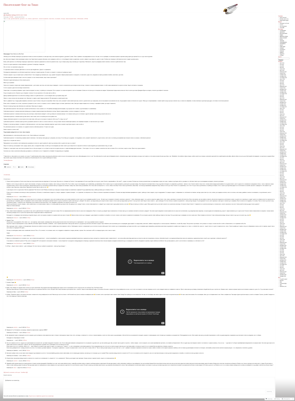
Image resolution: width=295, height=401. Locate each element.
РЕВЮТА (282, 52)
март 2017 (282, 115)
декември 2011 (283, 198)
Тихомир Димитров (8, 160)
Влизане (282, 280)
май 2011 (282, 207)
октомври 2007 (283, 263)
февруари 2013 (283, 179)
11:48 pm (29, 355)
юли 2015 (282, 143)
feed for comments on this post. (12, 372)
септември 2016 (283, 124)
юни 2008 (282, 251)
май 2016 (282, 130)
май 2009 (282, 238)
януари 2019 (282, 87)
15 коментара (7, 174)
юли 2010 (282, 219)
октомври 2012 (283, 185)
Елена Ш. (16, 196)
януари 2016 (282, 134)
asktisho (15, 208)
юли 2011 (282, 204)
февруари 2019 (283, 86)
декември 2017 (283, 102)
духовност (22, 18)
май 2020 (282, 67)
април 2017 (282, 114)
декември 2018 (283, 89)
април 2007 (282, 268)
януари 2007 (282, 273)
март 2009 (282, 241)
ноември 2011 (283, 200)
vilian (15, 367)
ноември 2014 (283, 153)
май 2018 (282, 96)
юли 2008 (282, 249)
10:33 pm (29, 367)
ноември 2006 (283, 276)
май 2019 (282, 83)
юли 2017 (282, 109)
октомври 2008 (283, 248)
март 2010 (282, 225)
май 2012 (282, 191)
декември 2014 (283, 152)
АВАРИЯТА (282, 32)
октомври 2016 (283, 122)
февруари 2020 (283, 71)
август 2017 (282, 108)
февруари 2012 (283, 195)
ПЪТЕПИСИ (282, 49)
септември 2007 (283, 264)
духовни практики (15, 18)
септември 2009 (283, 233)
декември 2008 (283, 245)
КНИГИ (281, 45)
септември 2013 (283, 171)
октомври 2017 (283, 105)
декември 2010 (283, 214)
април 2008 (282, 254)
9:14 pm (28, 332)
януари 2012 (282, 197)
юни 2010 (282, 220)
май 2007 (282, 267)
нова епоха (51, 18)
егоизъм (30, 18)
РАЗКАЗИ (282, 51)
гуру (9, 18)
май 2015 (282, 144)
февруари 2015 (283, 149)
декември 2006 (283, 274)
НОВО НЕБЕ (282, 46)
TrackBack (24, 372)
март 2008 (282, 255)
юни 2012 (282, 190)
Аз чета (281, 24)
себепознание (80, 18)
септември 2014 (283, 156)
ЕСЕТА (281, 39)
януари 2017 (282, 118)
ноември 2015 (283, 137)
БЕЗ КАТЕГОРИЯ (283, 33)
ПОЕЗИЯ (282, 48)
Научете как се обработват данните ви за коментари (41, 396)
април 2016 (282, 131)
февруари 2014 (283, 163)
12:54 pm (28, 208)
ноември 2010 (283, 216)
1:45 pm (28, 217)
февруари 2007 (283, 271)
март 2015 (282, 147)
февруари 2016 (283, 133)
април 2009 (282, 239)
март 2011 (282, 210)
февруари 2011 (283, 211)
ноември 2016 (283, 121)
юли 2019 (282, 80)
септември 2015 (283, 140)
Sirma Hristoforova (18, 235)
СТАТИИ (11, 17)
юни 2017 (282, 111)
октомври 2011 (283, 201)
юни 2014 (282, 157)
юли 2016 (282, 127)
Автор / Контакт (283, 17)
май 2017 (282, 112)
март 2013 (282, 178)
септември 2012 (283, 187)
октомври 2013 (283, 169)
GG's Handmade (283, 26)
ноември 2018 (283, 90)
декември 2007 (283, 260)
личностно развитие (43, 18)
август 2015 (282, 141)
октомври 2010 (283, 217)
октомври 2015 (283, 138)
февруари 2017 (283, 117)
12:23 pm (29, 196)
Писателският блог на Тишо (21, 5)
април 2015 (282, 146)
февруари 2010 (283, 226)
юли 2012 (282, 188)
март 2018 (282, 98)
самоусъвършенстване (71, 18)
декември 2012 (283, 182)
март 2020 (282, 70)
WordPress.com (283, 286)
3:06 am (28, 360)
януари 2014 (282, 165)
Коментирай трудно (284, 20)
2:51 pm (32, 279)
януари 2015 (282, 150)
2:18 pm (32, 243)
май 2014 (282, 159)
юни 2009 (282, 236)
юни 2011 (282, 206)
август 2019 (282, 79)
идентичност (35, 18)
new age (63, 18)
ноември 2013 (283, 168)
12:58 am (25, 340)
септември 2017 (283, 106)
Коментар (269, 391)
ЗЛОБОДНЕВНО (283, 42)
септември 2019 (283, 77)
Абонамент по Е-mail (284, 23)
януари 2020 (282, 73)
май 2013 (282, 175)
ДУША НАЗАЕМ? (283, 37)
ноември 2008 (283, 246)
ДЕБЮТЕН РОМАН (284, 36)
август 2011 (282, 203)
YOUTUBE (282, 27)
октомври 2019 (283, 76)
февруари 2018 (283, 99)
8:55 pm (28, 327)
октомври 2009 (283, 232)
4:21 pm (28, 285)
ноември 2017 (283, 103)
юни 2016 (282, 128)
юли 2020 (282, 64)
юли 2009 (282, 235)
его (26, 18)
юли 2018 (282, 95)
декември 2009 (283, 229)
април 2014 (282, 160)
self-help (86, 18)
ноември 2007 (283, 261)
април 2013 (282, 176)
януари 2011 (282, 213)
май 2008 (282, 252)
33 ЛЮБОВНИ (283, 30)
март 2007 (282, 270)
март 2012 (282, 194)
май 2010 (282, 222)
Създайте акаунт (283, 279)
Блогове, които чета (284, 18)
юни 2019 (282, 82)
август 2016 (282, 125)
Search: (280, 56)
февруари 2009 (283, 242)
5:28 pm (28, 350)
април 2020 (282, 68)
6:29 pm (26, 291)
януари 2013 (282, 181)
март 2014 (282, 162)
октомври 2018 (283, 92)
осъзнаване (57, 18)
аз (6, 18)
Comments (283, 283)
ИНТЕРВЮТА (283, 43)
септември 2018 (283, 93)
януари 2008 (282, 258)
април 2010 (282, 223)
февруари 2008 (283, 257)
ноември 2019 (283, 74)
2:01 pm (32, 235)
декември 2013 (283, 166)
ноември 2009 (283, 230)
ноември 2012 (283, 184)
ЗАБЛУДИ (282, 40)
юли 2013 (282, 172)
